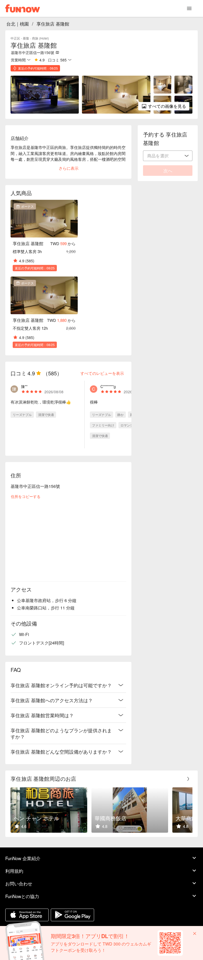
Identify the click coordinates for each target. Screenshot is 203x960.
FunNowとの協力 (22, 896)
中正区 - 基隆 (20, 38)
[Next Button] (188, 779)
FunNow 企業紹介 (22, 858)
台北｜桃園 (17, 23)
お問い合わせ (18, 883)
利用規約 (14, 870)
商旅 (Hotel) (40, 38)
